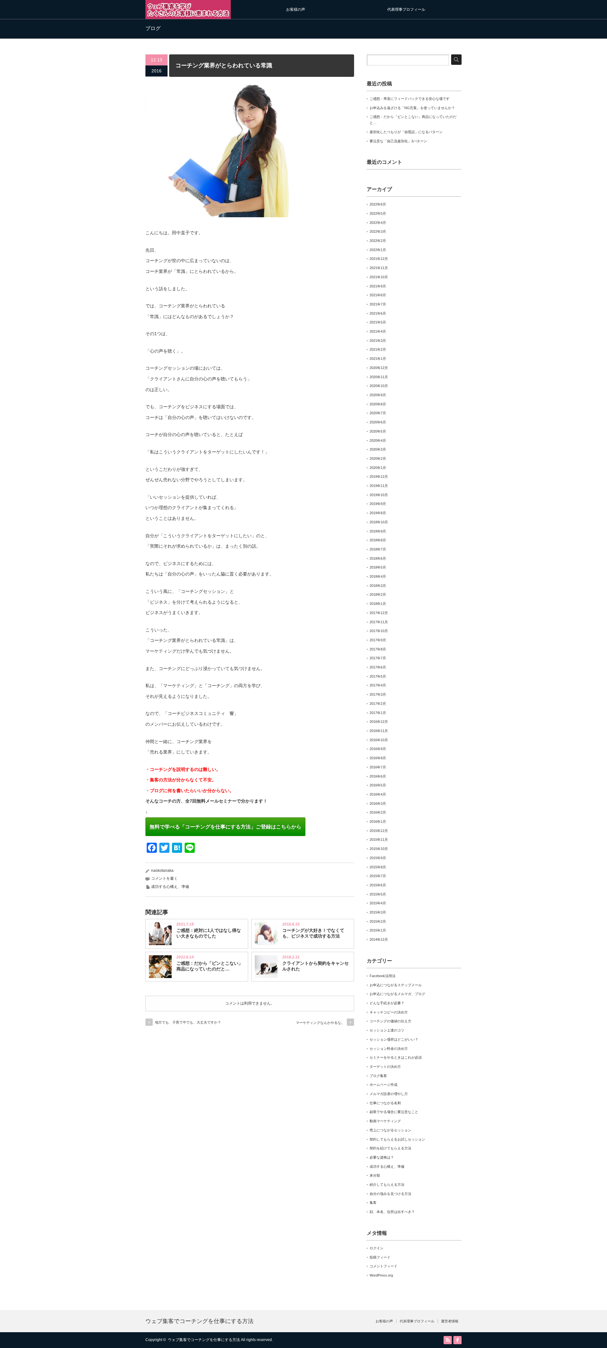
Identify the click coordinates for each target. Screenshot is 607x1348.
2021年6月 (378, 313)
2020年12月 (379, 368)
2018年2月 (378, 594)
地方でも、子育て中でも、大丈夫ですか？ (188, 1022)
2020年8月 (378, 404)
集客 (373, 1202)
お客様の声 (295, 9)
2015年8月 (378, 867)
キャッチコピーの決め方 (389, 1012)
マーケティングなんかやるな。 (320, 1023)
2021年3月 (378, 340)
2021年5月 (378, 322)
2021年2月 (378, 349)
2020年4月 (378, 440)
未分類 (375, 1175)
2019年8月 (378, 513)
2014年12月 (379, 939)
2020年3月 (378, 449)
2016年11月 (379, 731)
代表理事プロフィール (406, 9)
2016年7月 (378, 767)
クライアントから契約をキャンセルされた (315, 966)
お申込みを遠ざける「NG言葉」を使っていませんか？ (412, 108)
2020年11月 (379, 377)
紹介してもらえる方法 (387, 1184)
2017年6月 (378, 667)
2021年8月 (378, 295)
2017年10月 (379, 631)
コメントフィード (383, 1266)
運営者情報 (449, 1321)
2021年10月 (379, 277)
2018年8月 (378, 540)
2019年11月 (379, 486)
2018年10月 (379, 522)
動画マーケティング (385, 1121)
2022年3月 (378, 231)
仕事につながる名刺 (385, 1103)
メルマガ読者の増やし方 (389, 1094)
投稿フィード (380, 1257)
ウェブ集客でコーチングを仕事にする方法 (199, 1321)
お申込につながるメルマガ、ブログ (397, 994)
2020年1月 (378, 468)
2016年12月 (379, 721)
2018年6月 (378, 558)
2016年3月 (378, 803)
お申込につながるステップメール (396, 985)
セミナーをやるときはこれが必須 (396, 1057)
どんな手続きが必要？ (387, 1003)
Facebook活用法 (382, 976)
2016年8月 (378, 758)
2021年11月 (379, 268)
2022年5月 (378, 213)
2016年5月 (378, 785)
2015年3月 (378, 912)
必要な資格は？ (382, 1157)
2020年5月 (378, 431)
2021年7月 (378, 304)
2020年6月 (378, 422)
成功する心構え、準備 (170, 886)
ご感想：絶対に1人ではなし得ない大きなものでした (208, 933)
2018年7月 (378, 549)
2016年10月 (379, 740)
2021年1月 (378, 358)
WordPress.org (381, 1275)
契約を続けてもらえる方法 (390, 1148)
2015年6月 (378, 885)
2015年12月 (379, 831)
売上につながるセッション (390, 1130)
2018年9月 (378, 531)
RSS (448, 1340)
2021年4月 (378, 331)
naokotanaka (162, 870)
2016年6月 (378, 776)
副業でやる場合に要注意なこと (394, 1112)
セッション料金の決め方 (389, 1048)
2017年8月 (378, 649)
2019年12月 (379, 476)
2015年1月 (378, 930)
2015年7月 (378, 876)
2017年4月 (378, 685)
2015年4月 (378, 903)
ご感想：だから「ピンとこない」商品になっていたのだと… (209, 966)
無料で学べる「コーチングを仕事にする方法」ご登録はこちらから (225, 826)
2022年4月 (378, 223)
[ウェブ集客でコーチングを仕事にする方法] (188, 16)
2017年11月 (379, 622)
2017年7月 (378, 658)
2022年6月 (378, 204)
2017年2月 (378, 703)
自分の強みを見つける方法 (390, 1194)
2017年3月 (378, 694)
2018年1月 (378, 604)
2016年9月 (378, 749)
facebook (457, 1340)
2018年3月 (378, 586)
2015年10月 (379, 849)
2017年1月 (378, 713)
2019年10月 (379, 495)
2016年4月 (378, 794)
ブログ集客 (378, 1076)
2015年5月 (378, 894)
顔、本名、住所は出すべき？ (392, 1212)
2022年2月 (378, 241)
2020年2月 (378, 458)
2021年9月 (378, 286)
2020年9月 (378, 395)
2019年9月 (378, 504)
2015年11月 (379, 839)
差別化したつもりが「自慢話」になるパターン (406, 132)
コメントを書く (164, 878)
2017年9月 (378, 640)
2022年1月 (378, 250)
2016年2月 (378, 812)
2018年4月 (378, 576)
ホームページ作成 (383, 1084)
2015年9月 (378, 858)
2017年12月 (379, 613)
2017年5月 (378, 676)
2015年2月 (378, 921)
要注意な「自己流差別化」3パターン (398, 141)
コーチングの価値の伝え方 (390, 1021)
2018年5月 (378, 567)
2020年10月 (379, 386)
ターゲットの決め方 (385, 1066)
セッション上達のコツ (387, 1030)
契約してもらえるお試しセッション (397, 1139)
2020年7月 (378, 413)
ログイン (376, 1248)
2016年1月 (378, 821)
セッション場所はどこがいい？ (394, 1039)
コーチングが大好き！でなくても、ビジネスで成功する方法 (313, 933)
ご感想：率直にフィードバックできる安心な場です (410, 99)
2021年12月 (379, 259)
